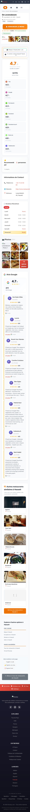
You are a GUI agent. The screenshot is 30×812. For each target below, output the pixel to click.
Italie (15, 720)
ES (19, 2)
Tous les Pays (15, 717)
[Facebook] (10, 707)
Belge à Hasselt (8, 632)
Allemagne (15, 730)
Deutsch (15, 782)
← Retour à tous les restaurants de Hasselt (15, 677)
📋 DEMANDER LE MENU (15, 26)
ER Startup (19, 798)
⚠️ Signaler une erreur (9, 665)
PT (28, 2)
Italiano (15, 770)
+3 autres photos (23, 264)
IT (13, 2)
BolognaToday (12, 798)
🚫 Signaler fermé (8, 668)
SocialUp (26, 798)
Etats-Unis (15, 733)
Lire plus (7, 334)
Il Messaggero (14, 796)
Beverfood (4, 798)
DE (25, 2)
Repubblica (6, 796)
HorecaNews (22, 796)
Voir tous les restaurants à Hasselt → (15, 610)
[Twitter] (19, 707)
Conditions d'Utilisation (15, 756)
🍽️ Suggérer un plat (9, 661)
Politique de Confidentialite (15, 753)
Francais (15, 779)
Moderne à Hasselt (9, 637)
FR (22, 2)
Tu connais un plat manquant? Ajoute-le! (16, 54)
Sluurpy (15, 736)
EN (16, 2)
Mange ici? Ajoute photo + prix (16, 49)
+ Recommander (6, 33)
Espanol (15, 776)
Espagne (15, 727)
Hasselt (7, 11)
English (15, 773)
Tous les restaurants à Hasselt (12, 648)
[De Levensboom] (5, 39)
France (15, 724)
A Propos (15, 747)
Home (3, 11)
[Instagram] (15, 707)
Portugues (15, 785)
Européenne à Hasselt (10, 634)
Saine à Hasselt (8, 639)
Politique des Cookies (15, 759)
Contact (15, 750)
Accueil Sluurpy (8, 650)
